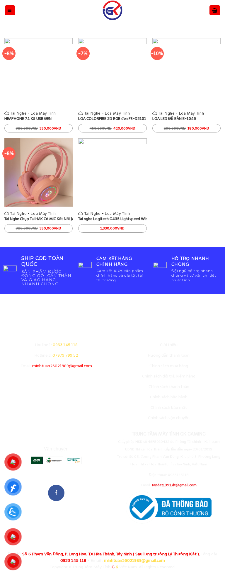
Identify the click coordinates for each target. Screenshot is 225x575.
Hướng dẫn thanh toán (169, 355)
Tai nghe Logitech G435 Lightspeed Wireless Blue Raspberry (112, 219)
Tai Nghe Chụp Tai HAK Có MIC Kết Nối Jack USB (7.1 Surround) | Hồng (38, 219)
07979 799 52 (65, 355)
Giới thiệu (169, 344)
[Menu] (10, 10)
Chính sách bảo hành (169, 396)
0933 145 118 (65, 344)
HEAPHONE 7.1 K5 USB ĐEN (28, 118)
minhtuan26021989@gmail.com (62, 365)
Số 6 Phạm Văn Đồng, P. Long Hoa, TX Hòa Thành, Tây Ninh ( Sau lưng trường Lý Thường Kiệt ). (111, 554)
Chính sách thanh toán (169, 386)
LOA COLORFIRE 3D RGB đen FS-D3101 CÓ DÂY (112, 118)
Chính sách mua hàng (168, 365)
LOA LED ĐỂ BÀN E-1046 (174, 118)
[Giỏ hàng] (214, 10)
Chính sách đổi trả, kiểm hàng (168, 376)
